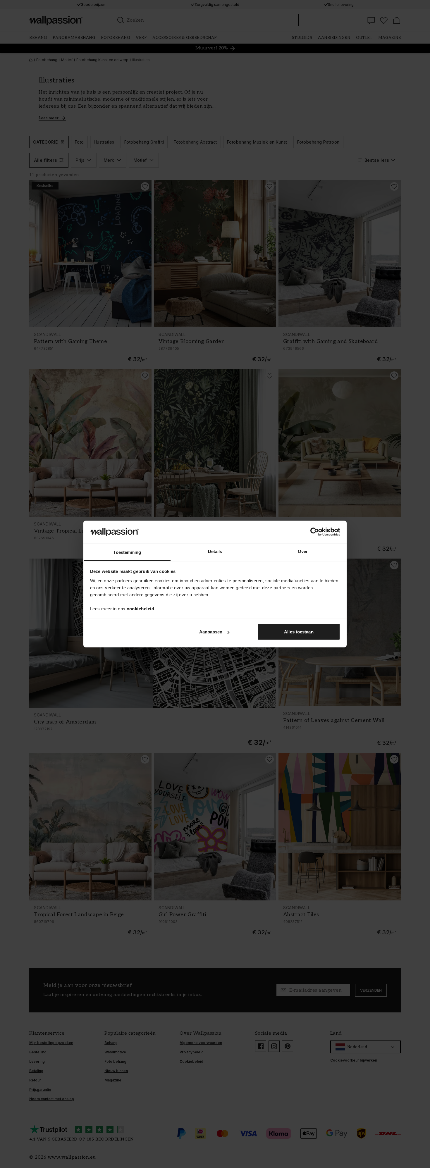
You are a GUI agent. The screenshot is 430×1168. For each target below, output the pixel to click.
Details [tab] (215, 551)
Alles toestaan (298, 631)
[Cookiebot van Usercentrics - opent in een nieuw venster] (314, 532)
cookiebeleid (140, 608)
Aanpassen (210, 631)
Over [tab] (303, 551)
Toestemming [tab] (127, 551)
